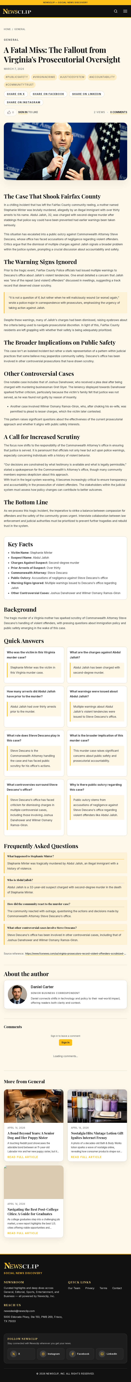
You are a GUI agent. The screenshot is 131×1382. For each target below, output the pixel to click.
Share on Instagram (23, 102)
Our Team (74, 1288)
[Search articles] (115, 11)
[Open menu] (125, 11)
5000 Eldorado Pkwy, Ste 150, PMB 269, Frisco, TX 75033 (33, 1319)
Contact (117, 1288)
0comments (118, 112)
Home (7, 29)
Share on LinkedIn (86, 93)
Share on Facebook (48, 93)
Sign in (22, 112)
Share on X (16, 93)
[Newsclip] (17, 11)
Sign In (65, 1042)
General (19, 29)
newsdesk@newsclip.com (19, 1311)
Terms (103, 1288)
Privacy (89, 1288)
